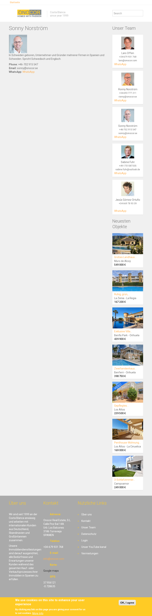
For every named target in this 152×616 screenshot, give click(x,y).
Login (84, 540)
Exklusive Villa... (123, 331)
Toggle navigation (12, 14)
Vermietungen (89, 553)
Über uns (86, 514)
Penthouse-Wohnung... (127, 442)
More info (37, 613)
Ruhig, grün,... (122, 294)
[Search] (140, 13)
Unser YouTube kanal (93, 546)
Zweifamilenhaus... (125, 368)
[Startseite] (29, 13)
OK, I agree (127, 602)
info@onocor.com (53, 558)
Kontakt (85, 520)
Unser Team (88, 527)
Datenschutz (88, 533)
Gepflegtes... (121, 405)
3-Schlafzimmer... (124, 479)
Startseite (15, 2)
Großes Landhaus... (125, 257)
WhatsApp (28, 71)
